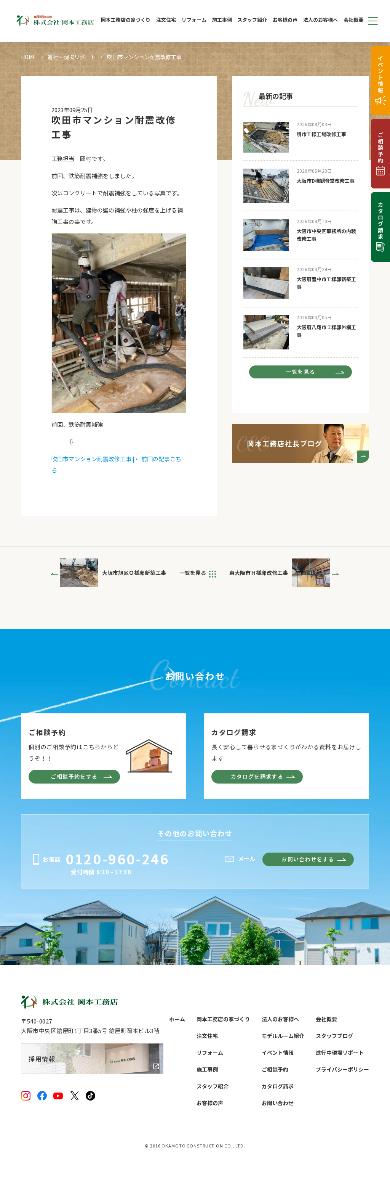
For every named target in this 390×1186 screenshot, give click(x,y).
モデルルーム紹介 (283, 1036)
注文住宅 (166, 20)
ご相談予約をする (74, 776)
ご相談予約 (275, 1069)
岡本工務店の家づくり (125, 20)
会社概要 (353, 20)
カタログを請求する (257, 776)
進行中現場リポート (72, 57)
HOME (28, 57)
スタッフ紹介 (252, 20)
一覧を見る (300, 371)
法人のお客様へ (320, 20)
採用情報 (42, 1058)
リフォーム (194, 20)
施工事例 (222, 20)
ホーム (177, 1019)
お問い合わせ (278, 1103)
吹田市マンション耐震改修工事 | (93, 459)
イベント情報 (278, 1052)
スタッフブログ (334, 1036)
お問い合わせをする (307, 859)
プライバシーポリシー (342, 1069)
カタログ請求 (278, 1086)
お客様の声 (285, 20)
